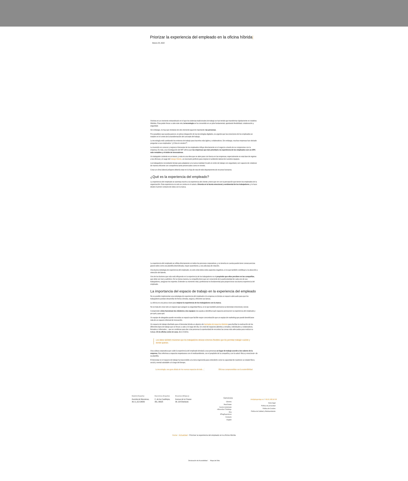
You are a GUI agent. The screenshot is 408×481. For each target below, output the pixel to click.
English (229, 420)
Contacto (228, 417)
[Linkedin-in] (269, 415)
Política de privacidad (268, 406)
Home (174, 435)
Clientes (229, 401)
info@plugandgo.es (257, 399)
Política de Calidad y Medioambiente (263, 411)
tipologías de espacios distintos (216, 324)
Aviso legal (272, 403)
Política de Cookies (269, 408)
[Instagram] (275, 415)
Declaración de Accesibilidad (198, 460)
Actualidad (183, 435)
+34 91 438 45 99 (271, 399)
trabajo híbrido (176, 159)
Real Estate (228, 404)
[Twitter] (262, 415)
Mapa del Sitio (215, 460)
